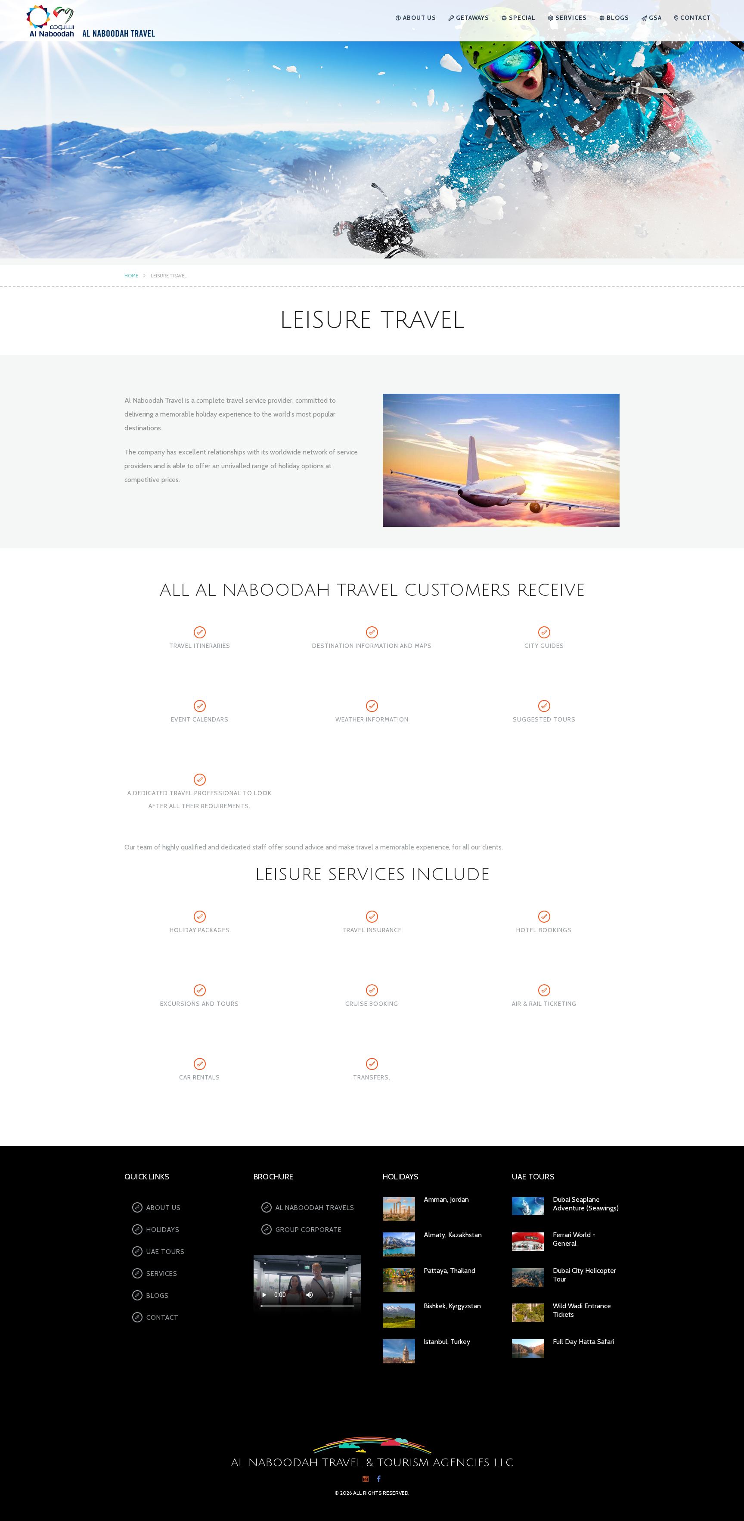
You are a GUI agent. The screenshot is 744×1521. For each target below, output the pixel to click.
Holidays (163, 1230)
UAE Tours (165, 1252)
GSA (654, 18)
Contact (695, 18)
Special (521, 18)
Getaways (471, 18)
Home (131, 276)
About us (418, 18)
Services (570, 18)
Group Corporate (309, 1230)
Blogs (617, 18)
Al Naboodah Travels (315, 1208)
